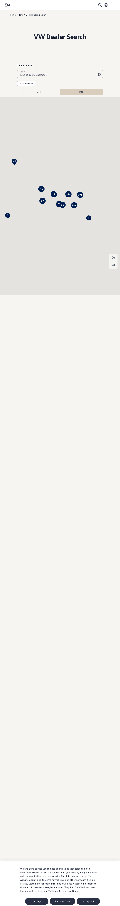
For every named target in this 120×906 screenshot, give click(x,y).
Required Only (62, 901)
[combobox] (60, 75)
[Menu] (112, 4)
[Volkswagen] (7, 5)
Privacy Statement (30, 883)
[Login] (106, 4)
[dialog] (60, 883)
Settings (36, 901)
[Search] (100, 4)
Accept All (88, 901)
